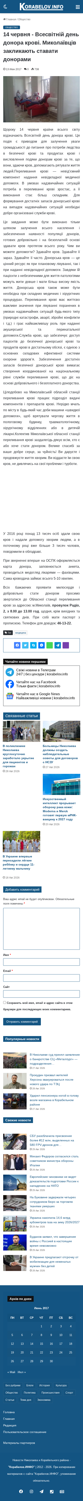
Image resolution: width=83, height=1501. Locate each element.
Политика (30, 1392)
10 (60, 1335)
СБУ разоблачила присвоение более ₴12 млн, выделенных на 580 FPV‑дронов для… (52, 1140)
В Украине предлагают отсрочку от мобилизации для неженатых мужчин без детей (54, 1261)
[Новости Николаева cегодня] (41, 6)
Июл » (22, 1372)
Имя (7, 955)
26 (12, 1361)
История (44, 1385)
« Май (11, 1372)
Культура (61, 1385)
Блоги (29, 1385)
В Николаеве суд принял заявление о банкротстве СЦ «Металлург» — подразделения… (55, 1059)
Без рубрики (13, 1385)
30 (51, 1361)
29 (41, 1361)
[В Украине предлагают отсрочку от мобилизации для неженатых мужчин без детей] (15, 1263)
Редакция (9, 1425)
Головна (9, 1412)
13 (22, 1343)
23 (51, 1352)
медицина (20, 632)
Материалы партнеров (19, 1443)
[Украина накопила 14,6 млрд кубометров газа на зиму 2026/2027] (15, 1224)
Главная (11, 19)
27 (22, 1361)
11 (70, 1335)
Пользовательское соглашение (24, 1432)
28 (31, 1361)
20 (22, 1352)
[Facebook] (17, 645)
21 (31, 1352)
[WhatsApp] (49, 645)
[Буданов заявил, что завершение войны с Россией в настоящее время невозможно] (15, 1243)
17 (60, 1343)
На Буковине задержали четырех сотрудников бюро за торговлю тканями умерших (53, 1202)
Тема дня (25, 1399)
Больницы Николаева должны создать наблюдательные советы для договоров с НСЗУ (60, 754)
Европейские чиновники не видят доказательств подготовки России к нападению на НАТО (54, 1181)
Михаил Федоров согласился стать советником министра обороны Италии (54, 1161)
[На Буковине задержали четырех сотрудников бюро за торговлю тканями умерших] (15, 1203)
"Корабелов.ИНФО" (21, 1467)
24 (60, 1352)
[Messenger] (41, 645)
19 (12, 1352)
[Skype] (33, 645)
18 (70, 1343)
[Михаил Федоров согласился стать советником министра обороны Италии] (15, 1162)
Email (8, 971)
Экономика (43, 1399)
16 (51, 1343)
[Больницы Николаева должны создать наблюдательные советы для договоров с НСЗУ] (61, 731)
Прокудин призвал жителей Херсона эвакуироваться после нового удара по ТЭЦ (51, 1079)
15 (41, 1343)
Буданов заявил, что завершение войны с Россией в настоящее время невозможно (53, 1241)
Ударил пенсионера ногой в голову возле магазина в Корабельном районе (54, 1100)
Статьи (10, 1399)
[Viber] (66, 645)
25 (70, 1352)
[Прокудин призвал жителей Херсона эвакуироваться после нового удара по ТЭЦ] (15, 1081)
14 (31, 1343)
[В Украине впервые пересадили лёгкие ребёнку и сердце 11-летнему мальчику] (21, 841)
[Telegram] (57, 645)
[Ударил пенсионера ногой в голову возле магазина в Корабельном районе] (15, 1101)
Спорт (69, 1392)
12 (12, 1343)
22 (41, 1352)
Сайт (6, 987)
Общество (24, 19)
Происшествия (51, 1392)
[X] (25, 645)
